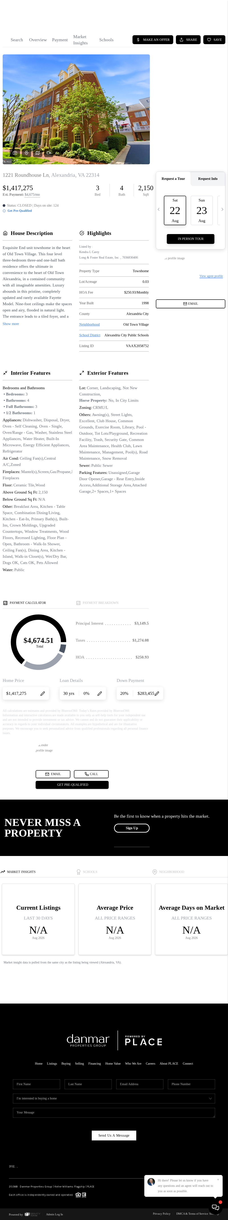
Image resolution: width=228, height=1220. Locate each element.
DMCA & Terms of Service (192, 1213)
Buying (66, 1063)
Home (39, 1063)
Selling (79, 1063)
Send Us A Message (114, 1135)
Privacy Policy (162, 1213)
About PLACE (169, 1063)
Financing (94, 1063)
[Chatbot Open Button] (215, 1207)
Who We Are (133, 1063)
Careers (150, 1063)
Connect (188, 1063)
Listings (52, 1063)
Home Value (113, 1063)
